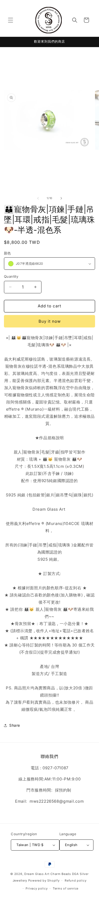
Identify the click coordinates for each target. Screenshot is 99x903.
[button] (10, 20)
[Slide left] (38, 198)
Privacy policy (37, 888)
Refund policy (75, 880)
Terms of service (65, 888)
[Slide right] (61, 198)
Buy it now (50, 321)
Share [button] (14, 725)
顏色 (7, 253)
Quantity (11, 276)
